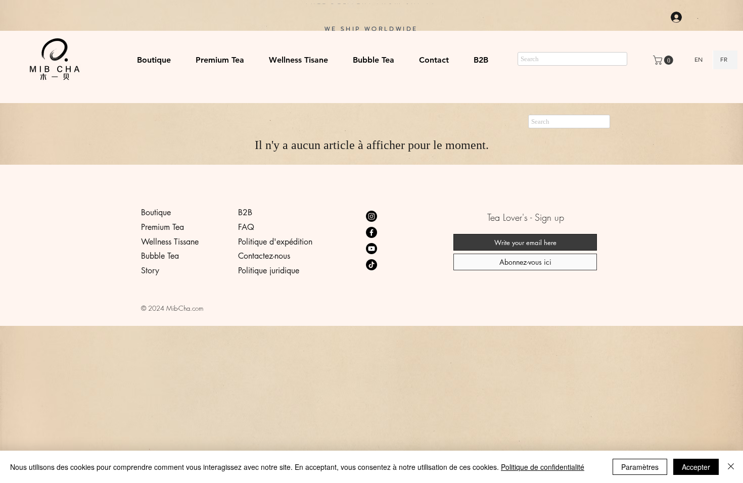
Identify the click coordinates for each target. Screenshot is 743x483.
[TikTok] (371, 264)
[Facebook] (371, 232)
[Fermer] (731, 467)
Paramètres (640, 467)
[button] (220, 60)
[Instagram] (371, 216)
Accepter (696, 467)
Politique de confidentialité (542, 467)
